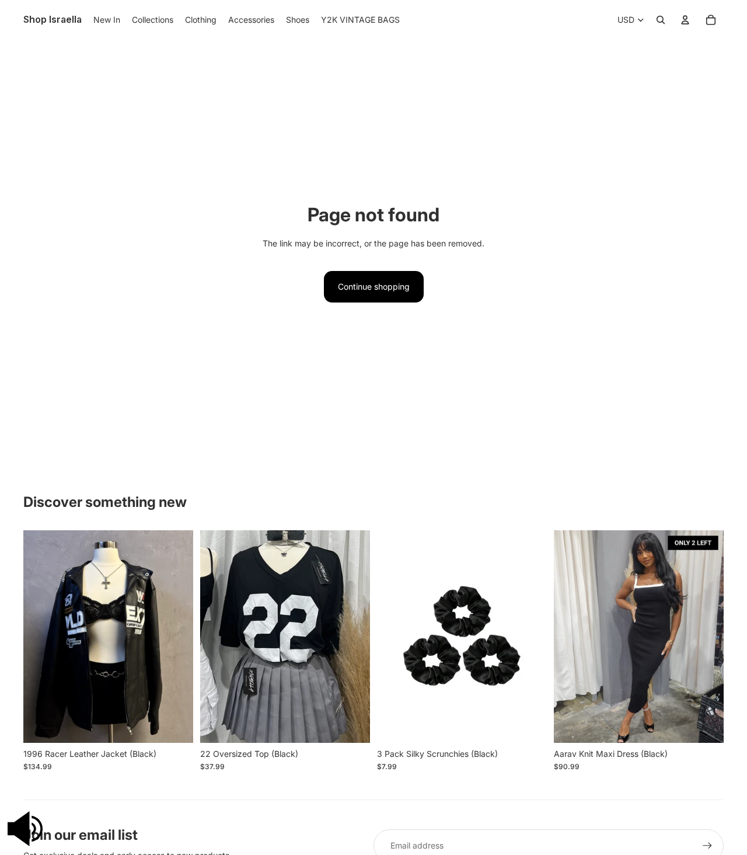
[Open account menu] (685, 20)
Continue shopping (374, 286)
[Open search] (660, 20)
